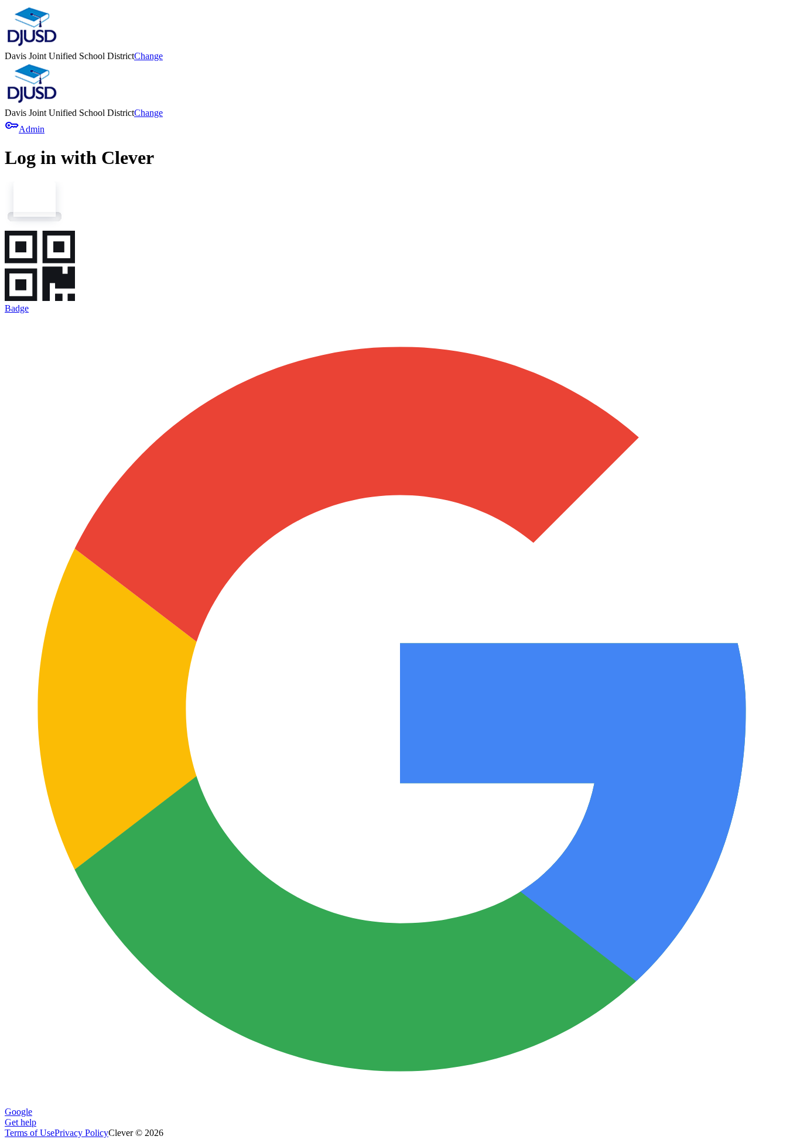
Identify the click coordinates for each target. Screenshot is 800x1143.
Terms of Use (29, 1133)
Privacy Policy (81, 1133)
